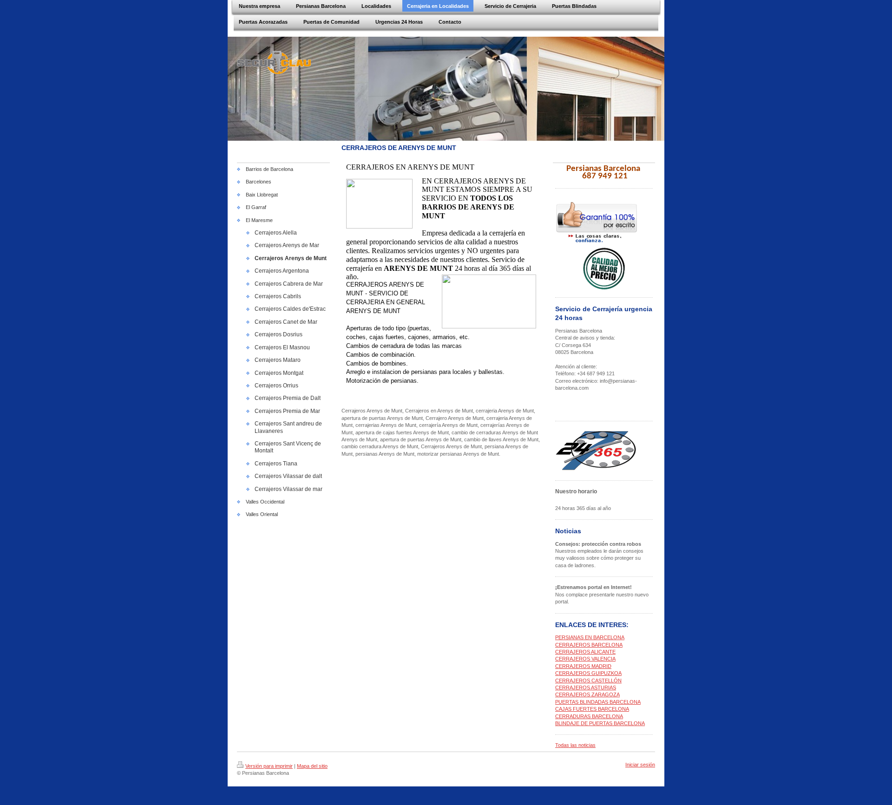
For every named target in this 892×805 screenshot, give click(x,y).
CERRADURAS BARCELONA (589, 716)
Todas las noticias (575, 745)
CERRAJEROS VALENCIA (585, 658)
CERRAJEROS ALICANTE (585, 651)
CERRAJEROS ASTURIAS (585, 687)
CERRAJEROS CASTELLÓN (588, 680)
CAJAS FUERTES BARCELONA (592, 709)
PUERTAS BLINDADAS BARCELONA (598, 702)
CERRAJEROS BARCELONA (589, 645)
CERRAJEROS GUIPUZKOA (588, 673)
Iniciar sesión (640, 764)
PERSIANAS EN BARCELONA (589, 637)
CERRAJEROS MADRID (583, 666)
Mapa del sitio (312, 766)
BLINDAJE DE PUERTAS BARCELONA (600, 723)
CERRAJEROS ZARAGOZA (587, 694)
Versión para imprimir (269, 766)
